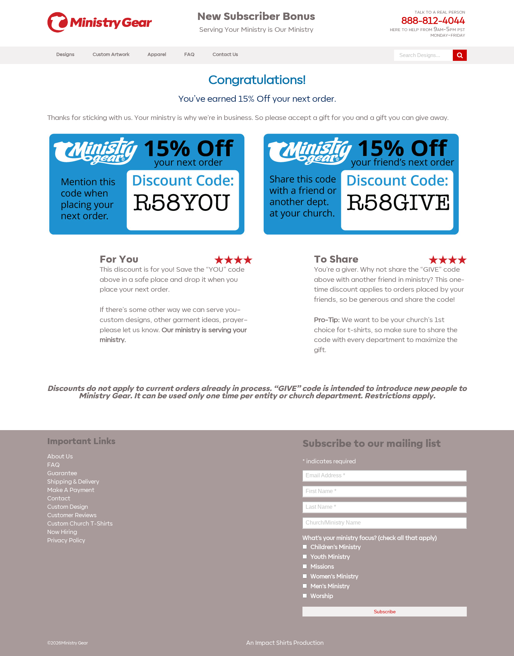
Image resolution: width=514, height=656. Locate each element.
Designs (65, 54)
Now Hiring (62, 532)
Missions (322, 567)
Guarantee (62, 473)
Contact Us (225, 54)
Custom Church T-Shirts (80, 524)
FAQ (189, 54)
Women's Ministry (334, 576)
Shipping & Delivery (73, 482)
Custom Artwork (111, 54)
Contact (58, 498)
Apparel (157, 54)
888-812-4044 (433, 21)
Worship (321, 596)
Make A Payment (70, 490)
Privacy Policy (66, 540)
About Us (60, 456)
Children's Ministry (335, 547)
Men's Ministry (330, 586)
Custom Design (67, 507)
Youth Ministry (330, 557)
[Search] (460, 55)
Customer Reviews (72, 515)
